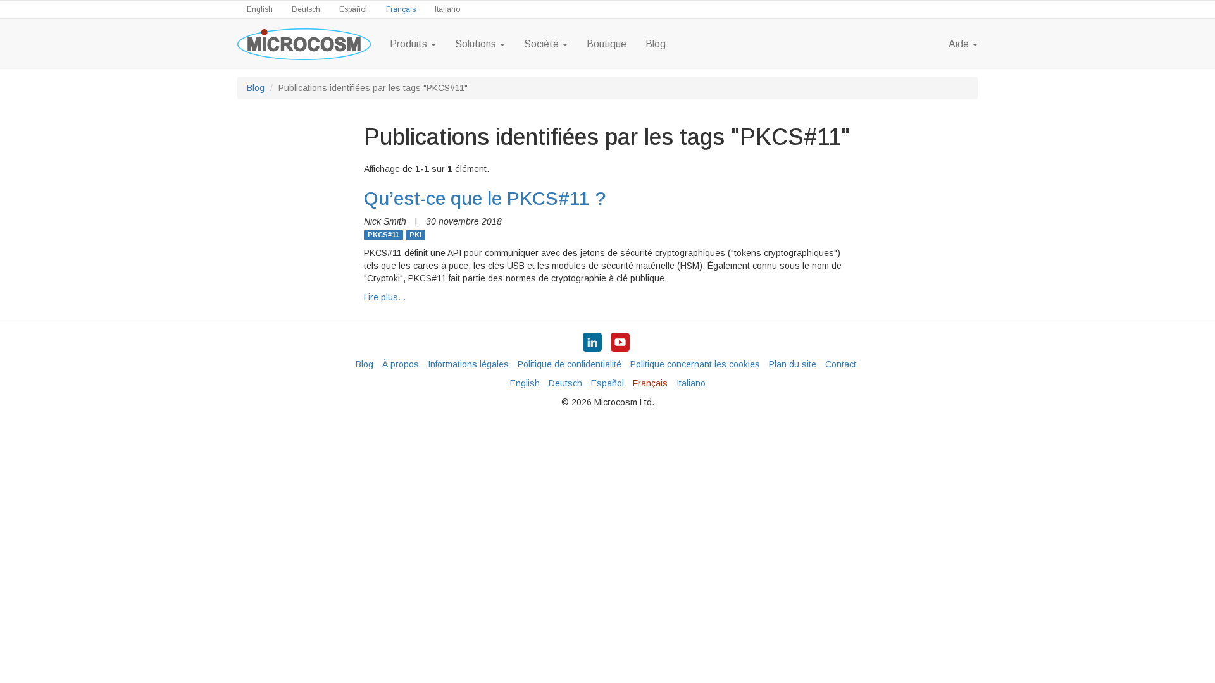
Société (542, 44)
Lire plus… (385, 297)
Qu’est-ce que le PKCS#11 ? (485, 198)
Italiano (447, 9)
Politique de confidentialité (569, 364)
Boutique (606, 44)
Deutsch (306, 9)
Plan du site (792, 364)
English (260, 9)
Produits (410, 44)
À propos (400, 364)
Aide (960, 44)
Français (401, 9)
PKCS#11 (383, 234)
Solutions (477, 44)
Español (353, 9)
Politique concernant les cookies (695, 364)
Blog (655, 44)
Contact (840, 364)
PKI (415, 234)
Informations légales (468, 364)
